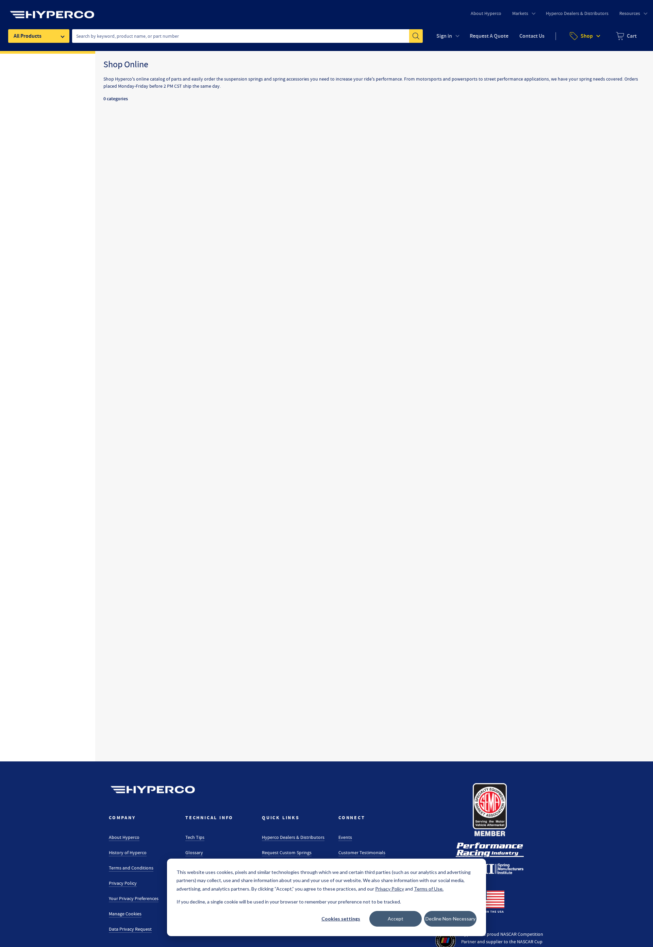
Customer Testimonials (361, 852)
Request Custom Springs (287, 852)
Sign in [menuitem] (444, 35)
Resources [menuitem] (629, 13)
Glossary (194, 852)
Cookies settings (340, 919)
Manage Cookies (125, 914)
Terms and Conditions (131, 868)
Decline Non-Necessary (450, 919)
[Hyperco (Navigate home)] (153, 789)
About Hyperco (124, 837)
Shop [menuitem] (587, 35)
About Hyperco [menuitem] (486, 13)
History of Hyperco (128, 852)
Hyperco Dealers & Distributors (293, 837)
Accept (395, 919)
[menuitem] (626, 36)
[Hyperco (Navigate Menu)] (52, 10)
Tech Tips (194, 837)
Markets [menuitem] (520, 13)
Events (345, 837)
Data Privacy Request (130, 929)
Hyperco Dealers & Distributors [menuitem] (577, 13)
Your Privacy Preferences (133, 898)
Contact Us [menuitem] (532, 35)
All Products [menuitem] (27, 35)
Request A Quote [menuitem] (489, 35)
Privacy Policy (123, 883)
